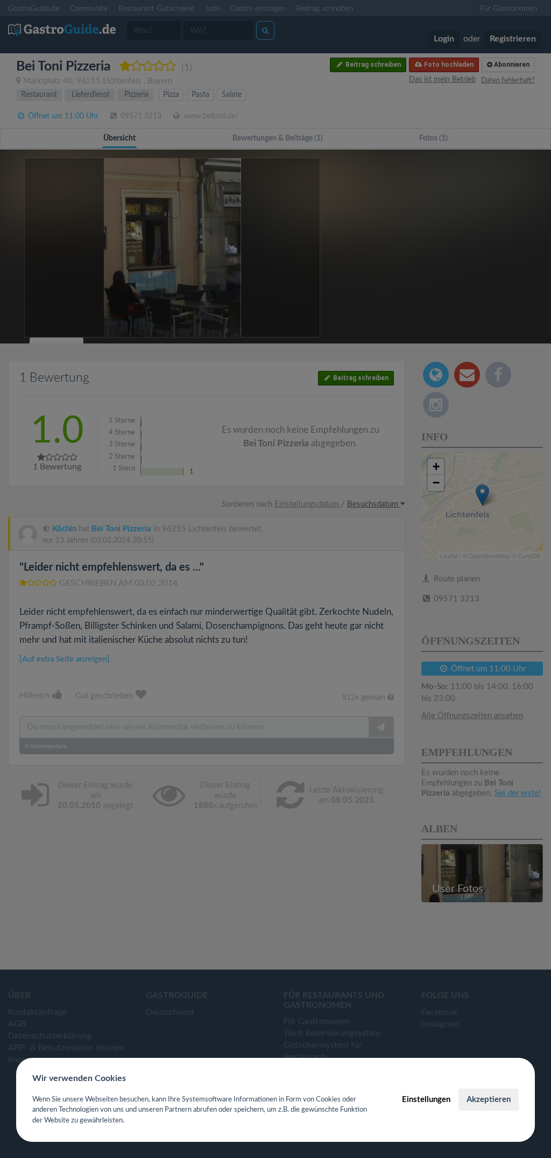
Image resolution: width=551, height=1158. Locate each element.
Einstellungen (426, 1100)
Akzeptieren (489, 1100)
